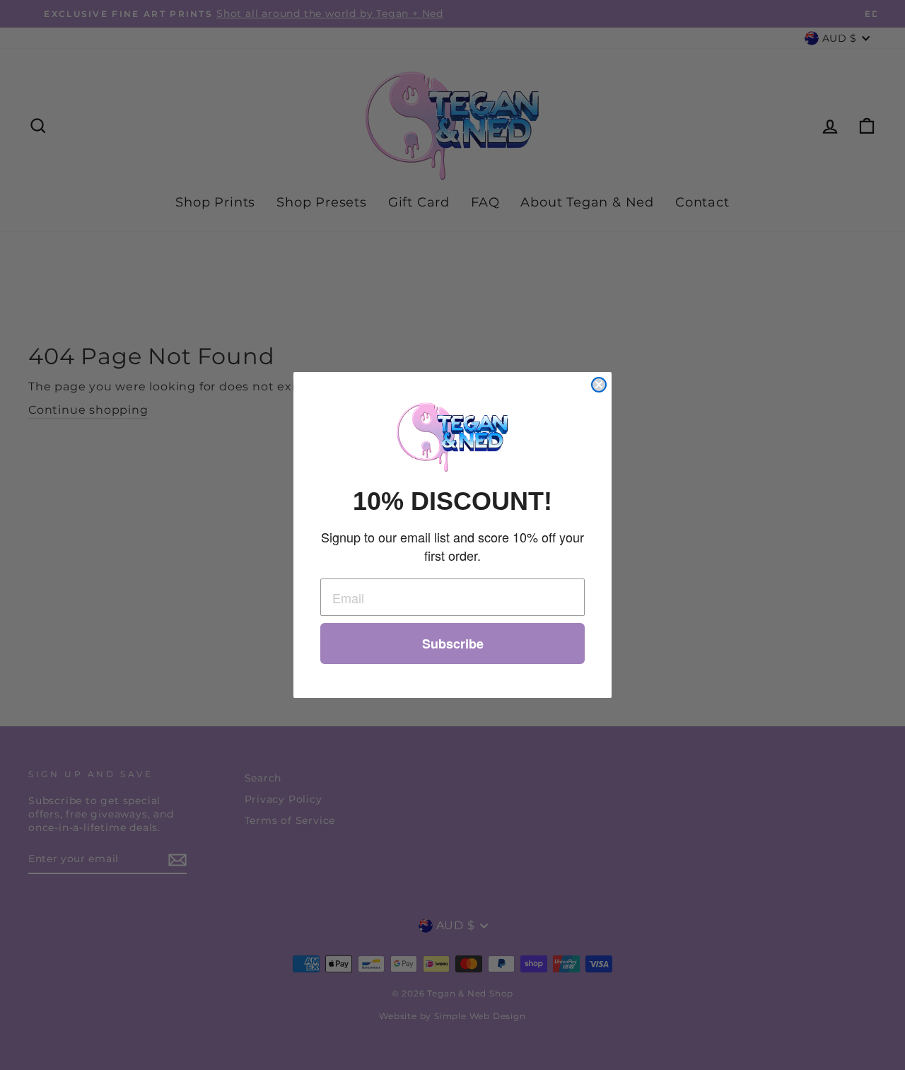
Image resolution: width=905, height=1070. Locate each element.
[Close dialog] (599, 385)
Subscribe (453, 643)
